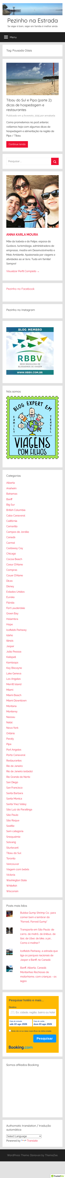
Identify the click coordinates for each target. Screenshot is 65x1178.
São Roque (12, 820)
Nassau (10, 717)
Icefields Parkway (16, 629)
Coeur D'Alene (14, 564)
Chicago (11, 553)
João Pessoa (13, 651)
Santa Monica (14, 798)
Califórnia (11, 520)
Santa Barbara (14, 793)
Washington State (16, 880)
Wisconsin (12, 891)
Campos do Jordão (17, 531)
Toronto (10, 858)
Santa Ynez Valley (16, 804)
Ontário (10, 733)
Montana (11, 706)
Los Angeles (13, 678)
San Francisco (14, 787)
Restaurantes (14, 760)
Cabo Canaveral (15, 515)
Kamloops (12, 662)
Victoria (10, 874)
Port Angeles (13, 749)
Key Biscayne (14, 667)
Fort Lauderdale (15, 608)
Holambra (12, 619)
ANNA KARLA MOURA (22, 234)
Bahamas (11, 493)
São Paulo (12, 814)
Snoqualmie (13, 836)
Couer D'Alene (14, 575)
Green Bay (12, 613)
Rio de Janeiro (14, 765)
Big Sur (10, 504)
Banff (9, 499)
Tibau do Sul (13, 853)
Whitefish (11, 885)
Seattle (10, 825)
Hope (9, 624)
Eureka (10, 597)
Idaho (9, 635)
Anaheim (11, 488)
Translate (32, 1140)
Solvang (11, 842)
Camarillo (12, 526)
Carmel (10, 542)
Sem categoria (14, 831)
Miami (9, 689)
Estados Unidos (15, 591)
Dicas (9, 580)
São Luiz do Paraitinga (19, 809)
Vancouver (12, 864)
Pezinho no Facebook (20, 289)
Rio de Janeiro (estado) (19, 771)
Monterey (12, 711)
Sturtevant (12, 847)
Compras (11, 569)
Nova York (12, 727)
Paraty (10, 738)
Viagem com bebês (17, 869)
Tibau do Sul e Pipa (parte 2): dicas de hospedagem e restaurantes (29, 105)
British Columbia (15, 510)
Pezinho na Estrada (32, 20)
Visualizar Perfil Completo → (22, 271)
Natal (9, 722)
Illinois (9, 640)
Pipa (8, 744)
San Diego (12, 782)
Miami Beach (13, 695)
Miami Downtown (16, 700)
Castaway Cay (14, 548)
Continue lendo (17, 144)
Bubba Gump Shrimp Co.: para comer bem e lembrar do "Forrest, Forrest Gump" (38, 917)
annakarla (49, 115)
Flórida (10, 602)
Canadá (10, 537)
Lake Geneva (13, 673)
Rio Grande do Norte (18, 776)
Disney (10, 586)
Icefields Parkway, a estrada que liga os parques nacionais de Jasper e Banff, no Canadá (39, 955)
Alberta (10, 482)
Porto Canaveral (15, 755)
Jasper (10, 646)
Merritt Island (13, 684)
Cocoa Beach (14, 559)
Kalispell (11, 657)
